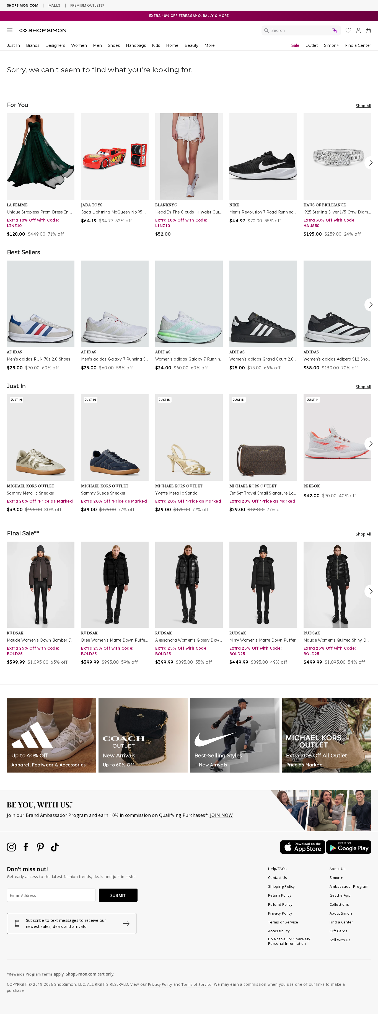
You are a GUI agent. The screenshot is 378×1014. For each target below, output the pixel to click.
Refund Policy (280, 904)
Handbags (136, 45)
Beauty (191, 45)
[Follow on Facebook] (26, 850)
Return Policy (279, 895)
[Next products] (371, 162)
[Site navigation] (9, 31)
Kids (156, 45)
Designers (55, 45)
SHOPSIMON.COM (22, 5)
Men (97, 45)
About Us (338, 868)
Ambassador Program (349, 886)
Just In (13, 45)
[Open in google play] (348, 852)
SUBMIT (118, 895)
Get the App (340, 895)
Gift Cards (339, 930)
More (209, 45)
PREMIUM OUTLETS (87, 5)
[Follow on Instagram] (12, 850)
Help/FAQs (277, 868)
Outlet (311, 45)
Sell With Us (340, 939)
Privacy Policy (280, 913)
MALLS (54, 5)
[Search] (301, 30)
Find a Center (358, 45)
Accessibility (279, 930)
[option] (41, 175)
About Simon (341, 913)
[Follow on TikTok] (54, 850)
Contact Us (277, 877)
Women (79, 45)
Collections (339, 904)
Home (172, 45)
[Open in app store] (303, 852)
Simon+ (331, 45)
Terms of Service (283, 922)
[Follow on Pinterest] (41, 850)
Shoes (114, 45)
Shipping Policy (281, 886)
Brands (32, 45)
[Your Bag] (368, 32)
